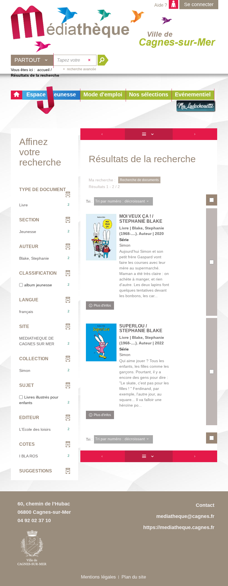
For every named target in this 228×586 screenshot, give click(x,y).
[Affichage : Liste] (149, 134)
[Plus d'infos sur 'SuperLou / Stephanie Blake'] (101, 343)
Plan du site (134, 577)
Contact (205, 505)
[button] (103, 95)
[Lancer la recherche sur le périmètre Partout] (105, 60)
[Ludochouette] (196, 106)
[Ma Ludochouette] (70, 25)
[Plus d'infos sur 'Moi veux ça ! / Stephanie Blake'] (101, 237)
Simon (124, 245)
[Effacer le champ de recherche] (89, 60)
